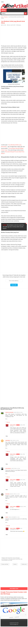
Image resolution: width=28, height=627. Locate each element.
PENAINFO (7, 494)
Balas (6, 418)
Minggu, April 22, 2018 (15, 494)
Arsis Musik (8, 468)
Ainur (6, 517)
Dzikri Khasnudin (9, 412)
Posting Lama (24, 564)
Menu (4, 10)
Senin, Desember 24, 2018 (13, 517)
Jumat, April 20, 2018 (15, 468)
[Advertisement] (14, 35)
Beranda (15, 564)
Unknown (7, 440)
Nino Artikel (13, 454)
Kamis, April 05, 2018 (18, 412)
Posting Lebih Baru (4, 564)
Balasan (8, 422)
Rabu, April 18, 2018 (14, 440)
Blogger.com (16, 624)
